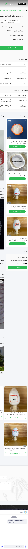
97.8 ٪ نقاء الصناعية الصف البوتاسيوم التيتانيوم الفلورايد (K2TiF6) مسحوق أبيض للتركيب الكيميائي (15, 413)
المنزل (12, 4)
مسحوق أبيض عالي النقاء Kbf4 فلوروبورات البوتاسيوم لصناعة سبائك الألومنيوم (18, 143)
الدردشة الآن (12, 48)
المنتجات (4, 4)
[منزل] (22, 4)
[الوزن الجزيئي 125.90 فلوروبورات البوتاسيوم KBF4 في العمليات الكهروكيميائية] (15, 434)
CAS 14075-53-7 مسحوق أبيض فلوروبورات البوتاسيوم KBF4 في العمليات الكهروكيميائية (17, 240)
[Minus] (2, 512)
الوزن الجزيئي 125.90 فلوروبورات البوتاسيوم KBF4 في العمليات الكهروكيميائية (19, 208)
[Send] (2, 546)
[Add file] (26, 546)
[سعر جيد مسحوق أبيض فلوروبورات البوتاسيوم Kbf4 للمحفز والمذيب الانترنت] (17, 161)
